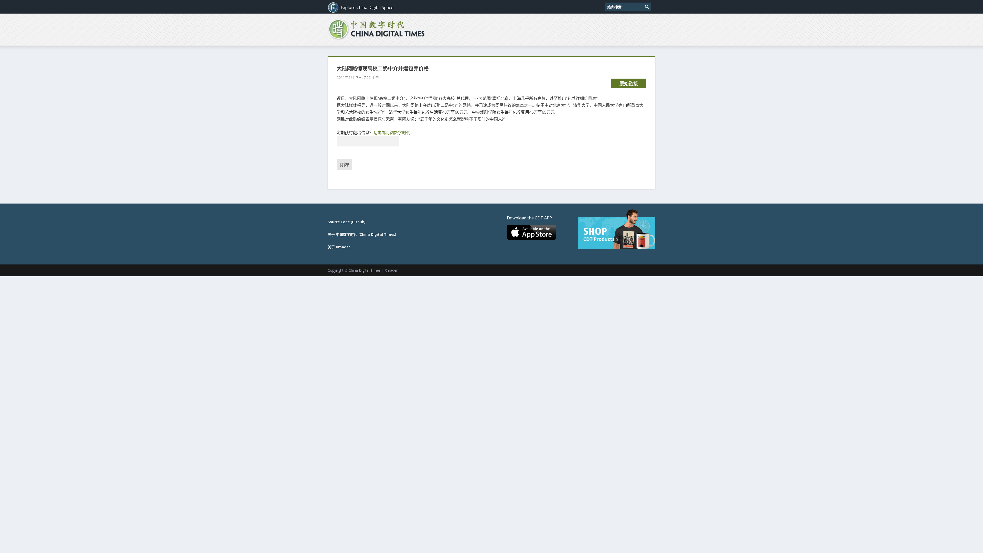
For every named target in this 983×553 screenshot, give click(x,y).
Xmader (391, 270)
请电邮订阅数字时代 (391, 132)
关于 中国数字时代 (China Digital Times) (362, 234)
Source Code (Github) (346, 221)
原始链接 (628, 83)
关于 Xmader (339, 246)
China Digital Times (365, 270)
